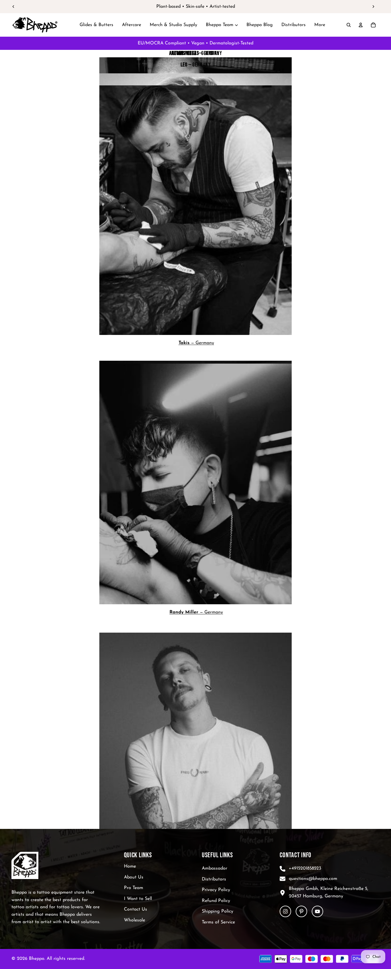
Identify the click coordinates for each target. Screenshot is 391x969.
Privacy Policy (216, 890)
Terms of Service (218, 922)
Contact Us (135, 909)
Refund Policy (216, 901)
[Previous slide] (13, 6)
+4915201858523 (305, 868)
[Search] (348, 25)
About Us (133, 877)
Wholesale (134, 920)
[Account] (360, 25)
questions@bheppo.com (313, 878)
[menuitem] (319, 25)
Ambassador (214, 868)
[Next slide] (373, 6)
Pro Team (133, 888)
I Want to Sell (138, 899)
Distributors (214, 879)
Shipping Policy (217, 911)
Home (130, 866)
